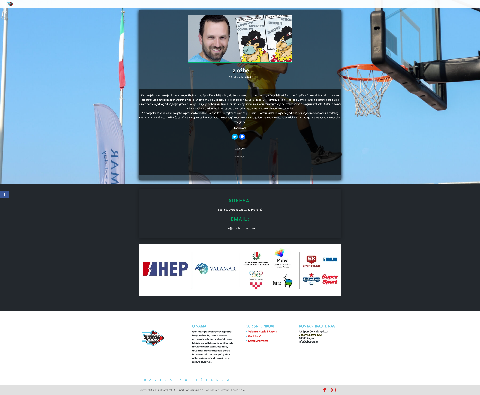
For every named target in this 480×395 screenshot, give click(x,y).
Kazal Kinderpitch (258, 340)
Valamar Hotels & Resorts (263, 331)
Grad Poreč (254, 336)
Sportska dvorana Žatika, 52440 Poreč (240, 209)
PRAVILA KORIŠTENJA (186, 379)
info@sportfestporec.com (240, 228)
